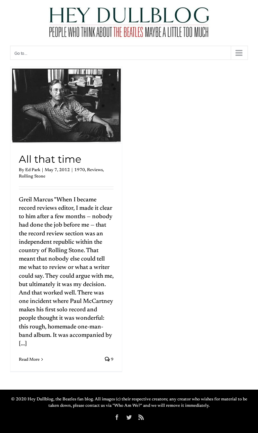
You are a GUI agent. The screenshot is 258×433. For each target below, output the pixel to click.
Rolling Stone (32, 176)
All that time (50, 159)
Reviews (95, 170)
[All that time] (66, 105)
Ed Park (32, 170)
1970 (79, 170)
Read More (29, 359)
